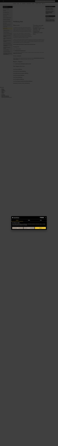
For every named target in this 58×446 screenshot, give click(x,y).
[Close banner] (45, 217)
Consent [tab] (17, 220)
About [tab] (41, 220)
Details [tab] (29, 220)
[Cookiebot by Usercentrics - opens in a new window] (40, 217)
